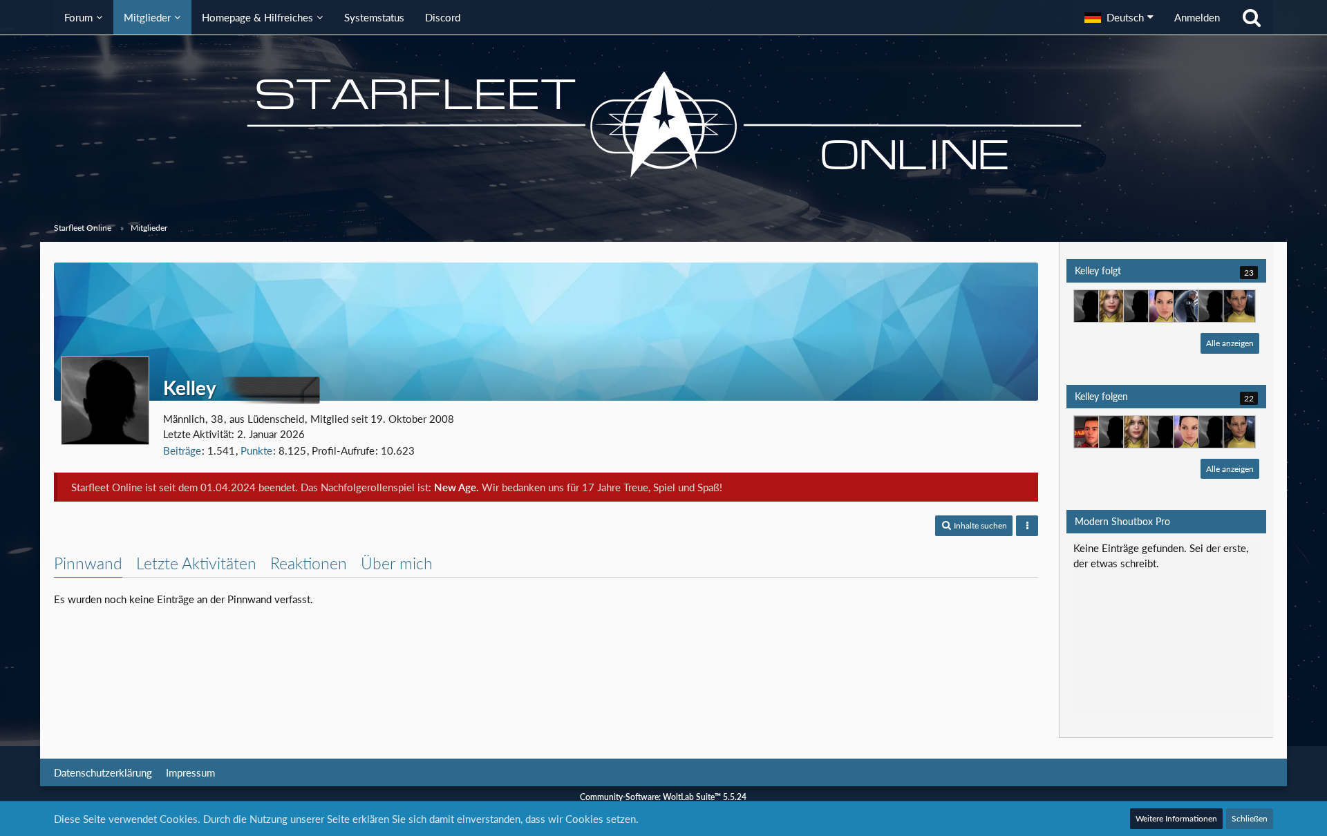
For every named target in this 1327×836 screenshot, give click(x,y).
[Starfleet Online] (664, 124)
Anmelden (1197, 17)
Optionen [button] (1229, 557)
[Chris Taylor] (1139, 306)
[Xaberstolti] (1090, 431)
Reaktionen (308, 563)
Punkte (256, 450)
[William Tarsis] (1214, 306)
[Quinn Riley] (1090, 306)
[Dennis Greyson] (1189, 306)
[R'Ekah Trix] (1164, 306)
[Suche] (1251, 17)
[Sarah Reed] (1114, 306)
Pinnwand (88, 563)
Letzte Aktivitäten (196, 563)
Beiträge (182, 450)
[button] (1119, 17)
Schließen (1250, 818)
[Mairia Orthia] (1239, 306)
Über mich (397, 563)
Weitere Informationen (1176, 818)
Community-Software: (663, 797)
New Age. (456, 487)
